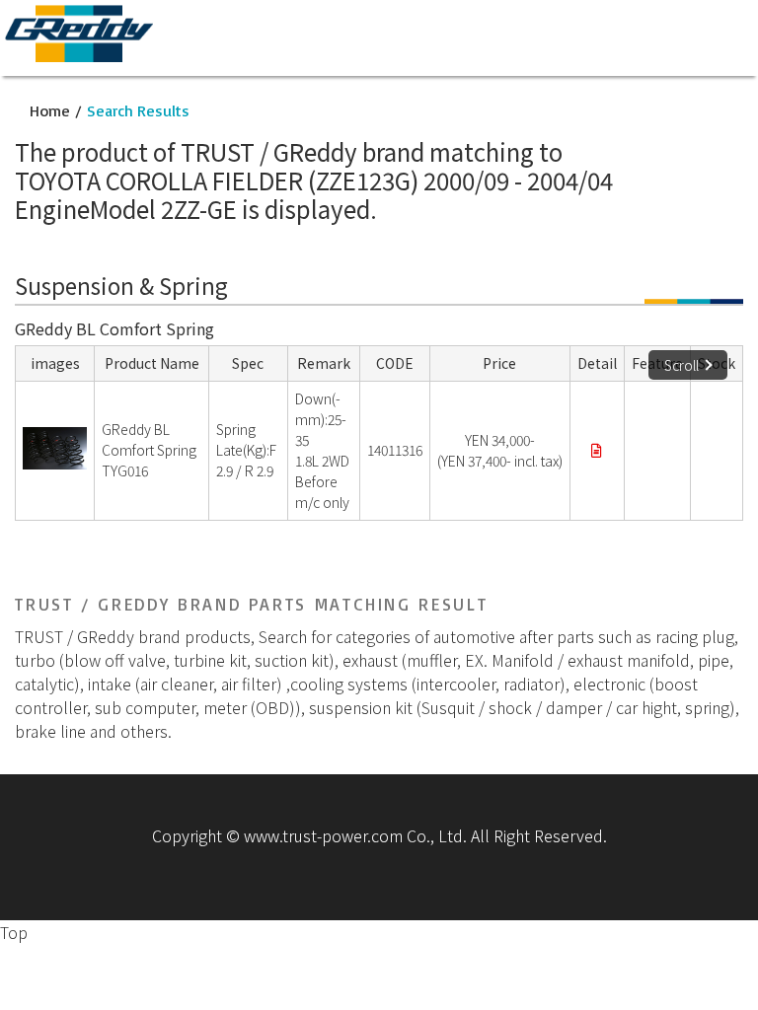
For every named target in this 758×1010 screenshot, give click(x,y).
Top (14, 932)
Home (50, 110)
